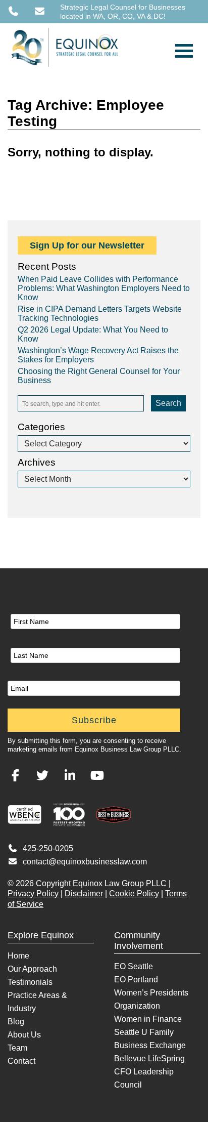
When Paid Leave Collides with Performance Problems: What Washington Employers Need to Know (104, 288)
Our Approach (32, 969)
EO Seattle (133, 966)
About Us (24, 1034)
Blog (16, 1021)
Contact (21, 1061)
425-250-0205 (48, 848)
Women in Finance (148, 1019)
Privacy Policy (33, 893)
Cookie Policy (134, 893)
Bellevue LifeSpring (149, 1058)
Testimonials (30, 982)
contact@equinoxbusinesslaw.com (85, 861)
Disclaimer (84, 893)
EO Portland (136, 979)
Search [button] (168, 403)
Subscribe (94, 720)
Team (17, 1048)
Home (18, 955)
